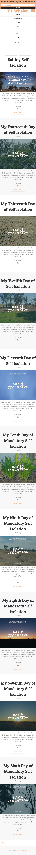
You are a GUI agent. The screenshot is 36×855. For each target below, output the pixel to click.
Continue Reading (18, 113)
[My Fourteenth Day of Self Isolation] (18, 154)
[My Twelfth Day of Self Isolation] (18, 308)
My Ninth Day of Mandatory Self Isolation (18, 523)
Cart (18, 37)
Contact (18, 30)
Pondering (18, 69)
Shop (18, 34)
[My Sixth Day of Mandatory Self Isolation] (18, 799)
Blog (18, 26)
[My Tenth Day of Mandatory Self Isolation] (18, 468)
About (18, 14)
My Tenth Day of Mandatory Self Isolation (18, 440)
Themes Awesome (21, 850)
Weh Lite (11, 850)
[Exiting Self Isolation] (18, 82)
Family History (18, 18)
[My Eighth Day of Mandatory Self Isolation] (18, 633)
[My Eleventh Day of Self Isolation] (18, 385)
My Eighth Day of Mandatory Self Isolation (18, 606)
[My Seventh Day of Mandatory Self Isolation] (18, 716)
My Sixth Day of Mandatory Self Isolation (18, 771)
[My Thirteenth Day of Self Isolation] (18, 231)
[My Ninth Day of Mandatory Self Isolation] (18, 551)
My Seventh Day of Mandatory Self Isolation (18, 689)
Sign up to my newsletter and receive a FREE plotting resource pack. (18, 2)
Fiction (25, 22)
